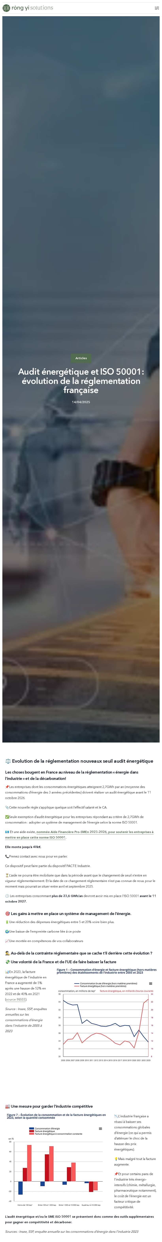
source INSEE (15, 999)
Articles (81, 358)
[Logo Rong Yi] (27, 8)
